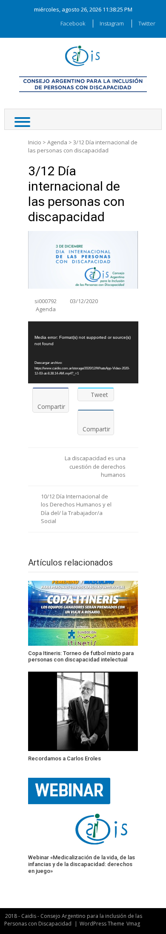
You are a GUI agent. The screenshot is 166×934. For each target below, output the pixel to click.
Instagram (112, 23)
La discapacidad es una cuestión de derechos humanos (95, 466)
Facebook (72, 23)
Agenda (57, 142)
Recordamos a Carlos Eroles (64, 758)
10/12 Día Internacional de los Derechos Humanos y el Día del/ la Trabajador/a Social (76, 508)
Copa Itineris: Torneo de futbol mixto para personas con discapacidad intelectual (81, 656)
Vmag (133, 923)
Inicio (34, 142)
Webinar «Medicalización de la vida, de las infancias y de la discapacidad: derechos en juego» (81, 864)
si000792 (45, 301)
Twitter (146, 23)
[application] (83, 352)
